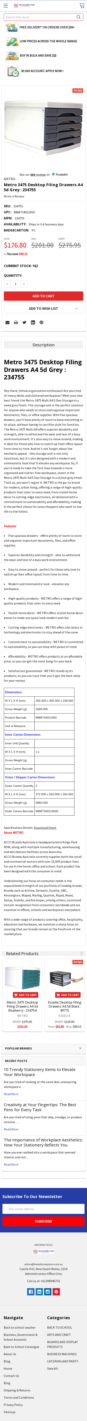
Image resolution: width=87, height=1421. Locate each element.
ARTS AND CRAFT (59, 1335)
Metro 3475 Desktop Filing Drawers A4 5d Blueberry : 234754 (22, 1006)
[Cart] (82, 5)
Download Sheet (45, 828)
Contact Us (11, 1376)
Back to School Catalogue (21, 1347)
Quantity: (13, 275)
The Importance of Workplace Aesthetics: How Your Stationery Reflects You (43, 1142)
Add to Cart (28, 995)
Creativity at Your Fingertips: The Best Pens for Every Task (40, 1107)
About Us (10, 1354)
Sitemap (9, 1412)
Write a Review (14, 196)
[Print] (16, 322)
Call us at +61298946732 (43, 1281)
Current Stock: (21, 266)
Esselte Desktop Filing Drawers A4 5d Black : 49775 (64, 1006)
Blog (7, 1361)
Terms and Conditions (19, 1397)
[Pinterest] (41, 322)
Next (80, 953)
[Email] (7, 322)
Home (8, 1368)
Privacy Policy (13, 1405)
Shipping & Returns (17, 1390)
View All (52, 1368)
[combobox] (43, 17)
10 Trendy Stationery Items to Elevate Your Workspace (39, 1072)
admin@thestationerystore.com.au (43, 1264)
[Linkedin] (33, 322)
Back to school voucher (20, 1327)
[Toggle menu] (5, 5)
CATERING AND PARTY (62, 1361)
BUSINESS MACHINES (62, 1354)
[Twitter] (24, 322)
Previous (75, 953)
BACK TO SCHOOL (59, 1327)
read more (11, 1094)
